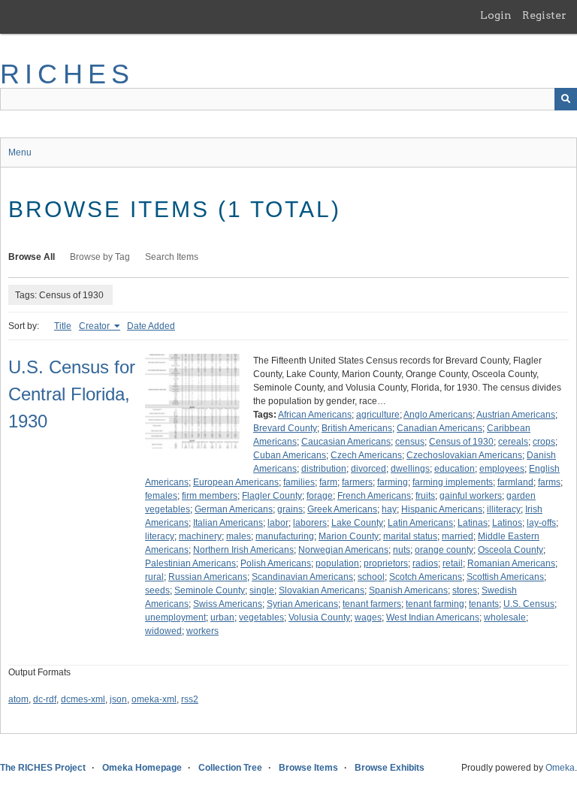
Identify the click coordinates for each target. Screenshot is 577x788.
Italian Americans (228, 523)
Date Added (151, 326)
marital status (410, 536)
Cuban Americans (289, 455)
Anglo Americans (438, 414)
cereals (513, 441)
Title (62, 326)
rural (154, 577)
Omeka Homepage (142, 767)
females (161, 496)
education (454, 468)
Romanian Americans (511, 563)
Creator (95, 326)
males (238, 536)
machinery (200, 536)
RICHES (67, 74)
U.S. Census (528, 604)
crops (544, 441)
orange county (444, 550)
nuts (401, 550)
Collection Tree (230, 767)
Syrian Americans (302, 604)
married (457, 536)
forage (320, 496)
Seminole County (209, 590)
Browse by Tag (100, 257)
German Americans (234, 509)
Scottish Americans (505, 577)
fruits (425, 496)
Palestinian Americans (190, 563)
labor (277, 523)
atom (18, 699)
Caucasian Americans (346, 441)
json (118, 699)
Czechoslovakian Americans (464, 455)
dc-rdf (44, 699)
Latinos (507, 523)
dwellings (410, 468)
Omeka (560, 767)
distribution (323, 468)
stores (464, 590)
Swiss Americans (227, 604)
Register (544, 15)
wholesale (505, 617)
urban (222, 617)
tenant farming (435, 604)
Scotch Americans (425, 577)
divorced (368, 468)
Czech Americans (366, 455)
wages (368, 617)
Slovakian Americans (321, 590)
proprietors (386, 563)
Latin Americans (420, 523)
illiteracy (504, 509)
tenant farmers (372, 604)
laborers (310, 523)
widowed (163, 631)
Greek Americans (342, 509)
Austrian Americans (515, 414)
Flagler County (272, 496)
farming (392, 482)
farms (549, 482)
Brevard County (285, 428)
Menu (20, 152)
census (409, 441)
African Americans (315, 414)
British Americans (357, 428)
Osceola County (510, 550)
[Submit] (565, 99)
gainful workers (471, 496)
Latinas (473, 523)
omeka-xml (154, 699)
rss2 (189, 699)
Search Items (171, 257)
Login (496, 15)
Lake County (357, 523)
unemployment (175, 617)
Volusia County (319, 617)
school (371, 577)
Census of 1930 (461, 441)
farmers (357, 482)
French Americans (374, 496)
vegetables (261, 617)
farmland (515, 482)
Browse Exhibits (389, 767)
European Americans (236, 482)
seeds (157, 590)
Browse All (31, 257)
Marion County (349, 536)
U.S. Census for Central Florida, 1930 (71, 394)
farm (328, 482)
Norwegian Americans (343, 550)
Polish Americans (275, 563)
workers (202, 631)
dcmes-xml (83, 699)
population (337, 563)
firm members (209, 496)
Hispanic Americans (441, 509)
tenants (484, 604)
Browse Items (308, 767)
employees (501, 468)
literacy (159, 536)
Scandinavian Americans (302, 577)
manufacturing (284, 536)
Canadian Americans (439, 428)
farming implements (452, 482)
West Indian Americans (432, 617)
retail (453, 563)
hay (389, 509)
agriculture (378, 414)
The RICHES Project (43, 767)
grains (290, 509)
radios (425, 563)
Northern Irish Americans (243, 550)
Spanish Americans (408, 590)
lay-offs (541, 523)
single (261, 590)
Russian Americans (207, 577)
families (299, 482)
